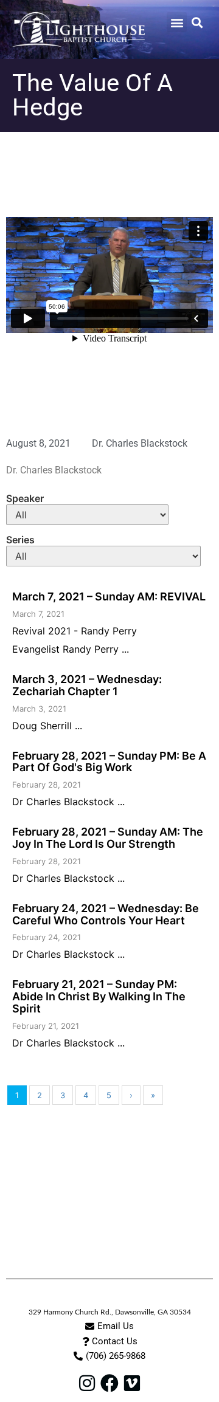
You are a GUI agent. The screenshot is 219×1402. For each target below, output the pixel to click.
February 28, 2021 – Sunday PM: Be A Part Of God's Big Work (109, 761)
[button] (177, 22)
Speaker (25, 498)
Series (20, 540)
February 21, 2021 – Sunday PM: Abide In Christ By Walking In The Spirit (99, 996)
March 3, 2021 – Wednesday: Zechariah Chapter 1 (87, 685)
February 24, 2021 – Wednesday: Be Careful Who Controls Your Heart (105, 914)
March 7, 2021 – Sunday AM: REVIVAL (109, 596)
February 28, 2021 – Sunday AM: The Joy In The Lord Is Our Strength (107, 837)
